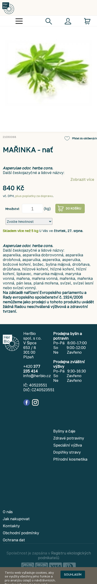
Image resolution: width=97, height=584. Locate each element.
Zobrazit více (82, 179)
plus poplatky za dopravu (34, 196)
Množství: (12, 209)
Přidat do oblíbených (84, 138)
